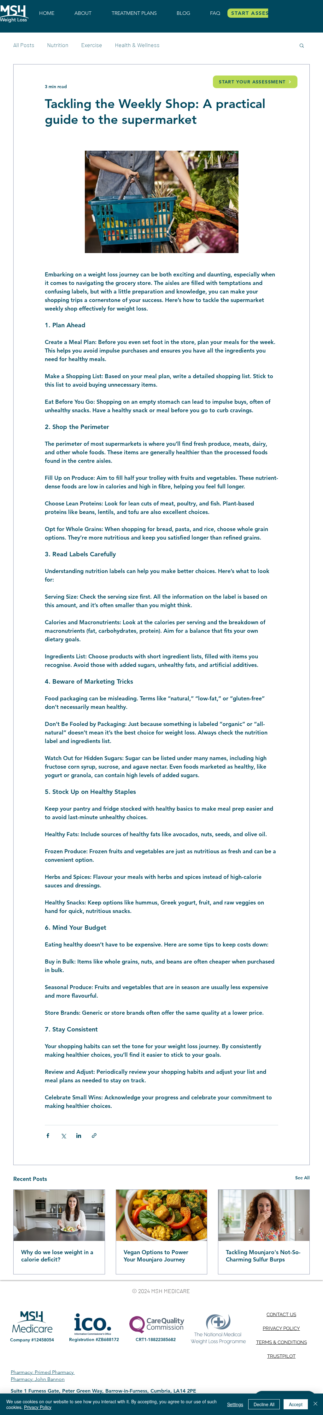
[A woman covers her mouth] (263, 1215)
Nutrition (57, 44)
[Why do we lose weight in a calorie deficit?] (59, 1215)
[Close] (315, 1404)
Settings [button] (235, 1404)
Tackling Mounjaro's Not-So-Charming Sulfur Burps (263, 1256)
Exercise (91, 44)
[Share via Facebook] (48, 1136)
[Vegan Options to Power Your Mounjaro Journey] (161, 1215)
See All (302, 1178)
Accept (295, 1404)
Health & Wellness (137, 44)
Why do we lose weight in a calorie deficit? (57, 1256)
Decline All (264, 1404)
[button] (302, 45)
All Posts (23, 44)
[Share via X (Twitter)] (63, 1136)
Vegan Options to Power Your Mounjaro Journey (156, 1256)
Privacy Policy (37, 1407)
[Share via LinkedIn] (79, 1136)
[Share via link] (94, 1136)
